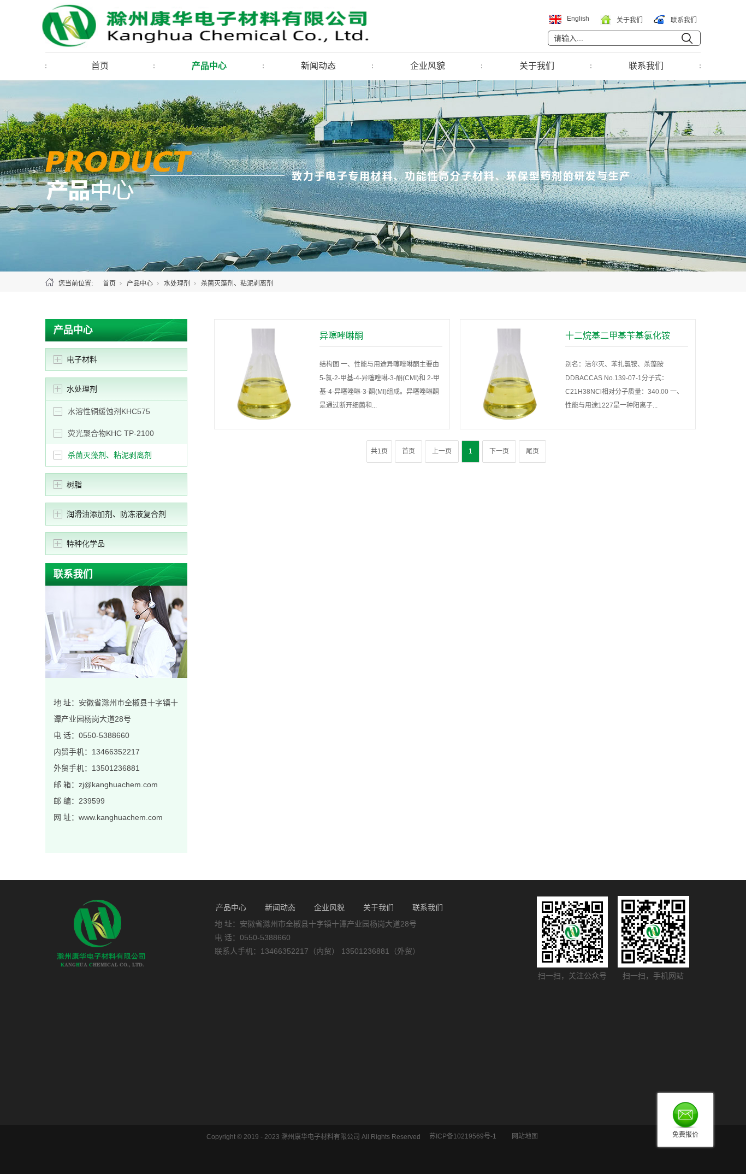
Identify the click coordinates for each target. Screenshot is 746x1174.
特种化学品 (86, 543)
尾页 (532, 451)
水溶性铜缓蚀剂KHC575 (109, 411)
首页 (100, 65)
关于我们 (536, 65)
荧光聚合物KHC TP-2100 (111, 433)
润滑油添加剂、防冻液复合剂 (116, 514)
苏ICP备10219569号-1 (462, 1136)
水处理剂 (177, 283)
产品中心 (209, 65)
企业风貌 (427, 65)
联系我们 (646, 65)
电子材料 (82, 359)
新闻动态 (318, 65)
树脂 (74, 484)
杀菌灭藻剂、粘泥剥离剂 (110, 455)
